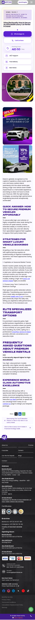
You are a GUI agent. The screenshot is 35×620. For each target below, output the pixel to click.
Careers (20, 450)
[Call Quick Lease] (30, 615)
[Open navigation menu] (31, 2)
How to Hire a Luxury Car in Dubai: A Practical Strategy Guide (15, 428)
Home (8, 12)
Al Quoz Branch (7, 498)
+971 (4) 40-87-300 (15, 522)
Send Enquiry (23, 2)
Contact (4, 461)
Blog (14, 12)
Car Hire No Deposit (8, 456)
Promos (30, 445)
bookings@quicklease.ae (14, 572)
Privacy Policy (6, 600)
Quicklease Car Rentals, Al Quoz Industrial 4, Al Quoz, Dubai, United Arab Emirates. (16, 501)
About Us (5, 445)
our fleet (13, 399)
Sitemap (4, 607)
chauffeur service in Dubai (21, 332)
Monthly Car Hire (7, 597)
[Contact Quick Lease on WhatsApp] (30, 609)
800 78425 (10, 567)
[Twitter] (16, 414)
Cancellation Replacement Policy (12, 605)
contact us (7, 404)
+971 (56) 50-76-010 (16, 524)
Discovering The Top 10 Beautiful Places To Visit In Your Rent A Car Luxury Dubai (17, 420)
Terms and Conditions (9, 602)
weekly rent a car (17, 296)
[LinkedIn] (19, 414)
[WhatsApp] (23, 414)
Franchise (5, 450)
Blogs (20, 456)
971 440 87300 (19, 567)
